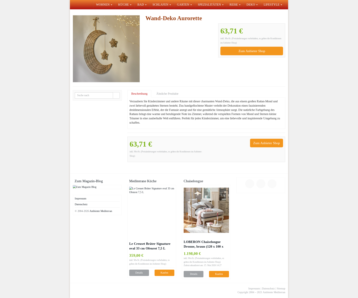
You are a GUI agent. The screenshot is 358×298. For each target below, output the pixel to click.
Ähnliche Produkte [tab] (167, 93)
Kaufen (164, 272)
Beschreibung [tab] (139, 93)
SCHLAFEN (161, 4)
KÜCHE (124, 4)
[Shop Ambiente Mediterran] (73, 4)
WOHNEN (103, 4)
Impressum (80, 198)
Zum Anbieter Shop (251, 51)
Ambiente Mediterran (101, 211)
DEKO (251, 4)
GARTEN (183, 4)
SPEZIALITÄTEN (210, 4)
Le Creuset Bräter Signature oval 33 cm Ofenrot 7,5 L (149, 246)
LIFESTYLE (272, 4)
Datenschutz (81, 204)
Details (139, 272)
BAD (141, 4)
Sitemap (281, 288)
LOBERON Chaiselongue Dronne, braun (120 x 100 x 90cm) (203, 244)
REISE (234, 4)
